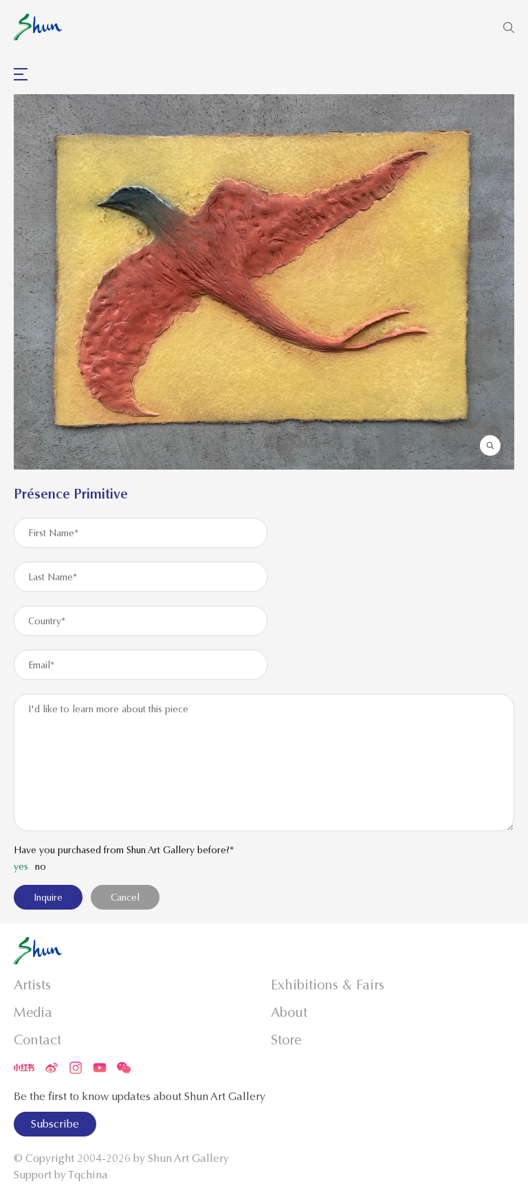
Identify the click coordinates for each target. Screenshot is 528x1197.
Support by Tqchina (61, 1175)
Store (286, 1039)
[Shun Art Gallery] (38, 27)
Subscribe (55, 1124)
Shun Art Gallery (188, 1158)
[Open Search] (508, 27)
